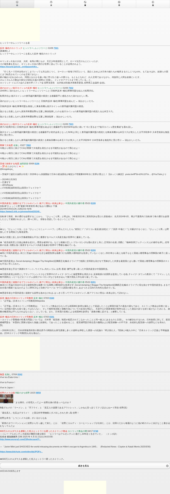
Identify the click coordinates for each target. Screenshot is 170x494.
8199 (93, 203)
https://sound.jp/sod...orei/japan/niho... (19, 67)
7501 (56, 48)
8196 (37, 163)
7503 (71, 124)
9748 (95, 431)
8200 (93, 250)
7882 (28, 145)
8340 (51, 298)
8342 (20, 374)
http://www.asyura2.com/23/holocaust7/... (20, 439)
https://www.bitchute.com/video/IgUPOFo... (21, 452)
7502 (71, 88)
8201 (93, 282)
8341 (51, 317)
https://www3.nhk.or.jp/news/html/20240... (20, 211)
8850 (38, 393)
